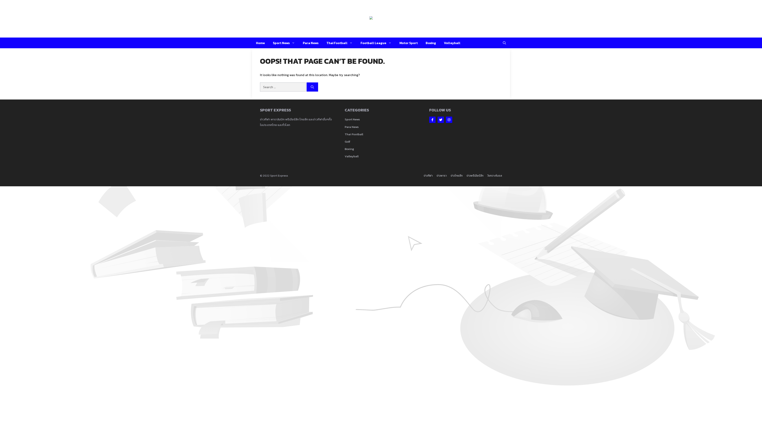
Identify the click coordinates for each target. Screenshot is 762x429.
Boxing (431, 43)
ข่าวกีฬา (428, 176)
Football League (373, 43)
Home (260, 43)
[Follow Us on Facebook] (432, 120)
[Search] (312, 87)
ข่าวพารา (442, 176)
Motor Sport (408, 43)
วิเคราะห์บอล (494, 176)
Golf (347, 141)
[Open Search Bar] (504, 43)
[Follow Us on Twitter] (441, 120)
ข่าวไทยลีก (457, 176)
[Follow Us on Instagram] (449, 120)
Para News (310, 43)
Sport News (281, 43)
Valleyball (352, 156)
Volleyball (452, 43)
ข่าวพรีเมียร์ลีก (475, 176)
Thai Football (336, 43)
